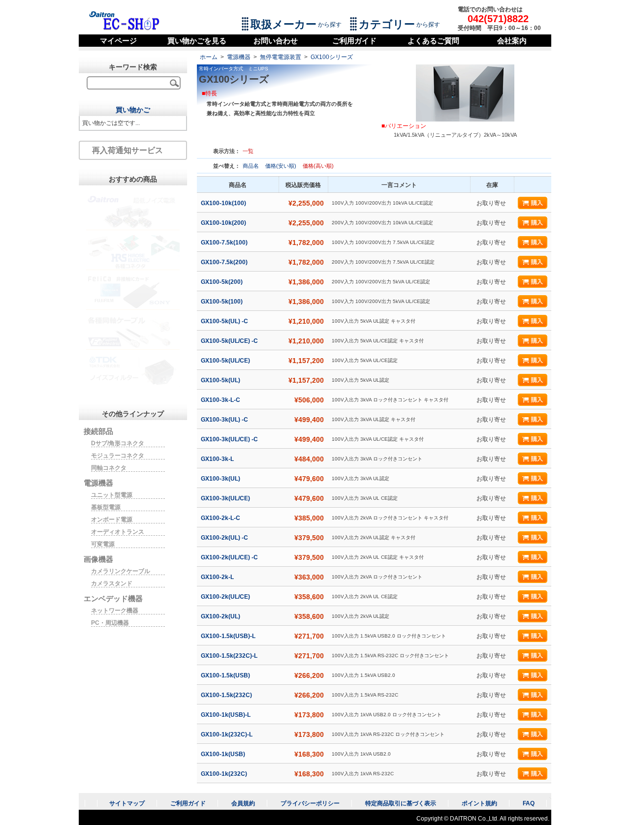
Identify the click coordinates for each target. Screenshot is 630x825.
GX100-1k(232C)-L (227, 734)
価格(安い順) (281, 166)
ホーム (209, 57)
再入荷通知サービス (127, 150)
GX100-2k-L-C (221, 518)
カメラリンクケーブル (120, 571)
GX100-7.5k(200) (225, 262)
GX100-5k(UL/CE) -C (230, 340)
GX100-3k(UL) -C (225, 419)
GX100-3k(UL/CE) (226, 498)
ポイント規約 (479, 803)
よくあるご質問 (433, 40)
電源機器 (239, 57)
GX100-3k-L (218, 459)
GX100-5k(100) (222, 301)
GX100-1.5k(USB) (226, 675)
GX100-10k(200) (224, 222)
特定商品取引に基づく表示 (400, 803)
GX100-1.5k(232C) (227, 695)
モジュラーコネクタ (117, 455)
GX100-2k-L (218, 577)
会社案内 (512, 40)
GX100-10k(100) (224, 203)
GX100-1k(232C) (225, 773)
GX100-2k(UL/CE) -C (230, 557)
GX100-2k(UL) (221, 616)
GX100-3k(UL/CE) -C (230, 439)
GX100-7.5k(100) (225, 242)
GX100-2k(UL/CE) (226, 596)
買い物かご (133, 110)
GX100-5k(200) (222, 281)
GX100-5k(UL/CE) (226, 360)
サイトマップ (127, 803)
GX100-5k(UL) (221, 380)
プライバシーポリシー (310, 803)
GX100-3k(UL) (221, 478)
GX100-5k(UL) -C (225, 321)
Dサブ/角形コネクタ (117, 443)
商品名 (251, 166)
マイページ (118, 40)
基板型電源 (106, 507)
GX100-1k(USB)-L (226, 714)
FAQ (528, 803)
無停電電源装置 (280, 57)
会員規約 (243, 803)
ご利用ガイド (354, 40)
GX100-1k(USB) (224, 754)
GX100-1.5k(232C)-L (230, 655)
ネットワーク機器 (114, 610)
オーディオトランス (117, 531)
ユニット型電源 (111, 494)
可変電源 (103, 544)
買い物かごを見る (196, 40)
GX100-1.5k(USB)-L (229, 636)
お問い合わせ (275, 40)
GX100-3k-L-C (221, 400)
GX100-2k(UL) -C (225, 537)
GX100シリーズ (332, 57)
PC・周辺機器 (110, 622)
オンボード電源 (111, 519)
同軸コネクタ (108, 467)
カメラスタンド (111, 583)
